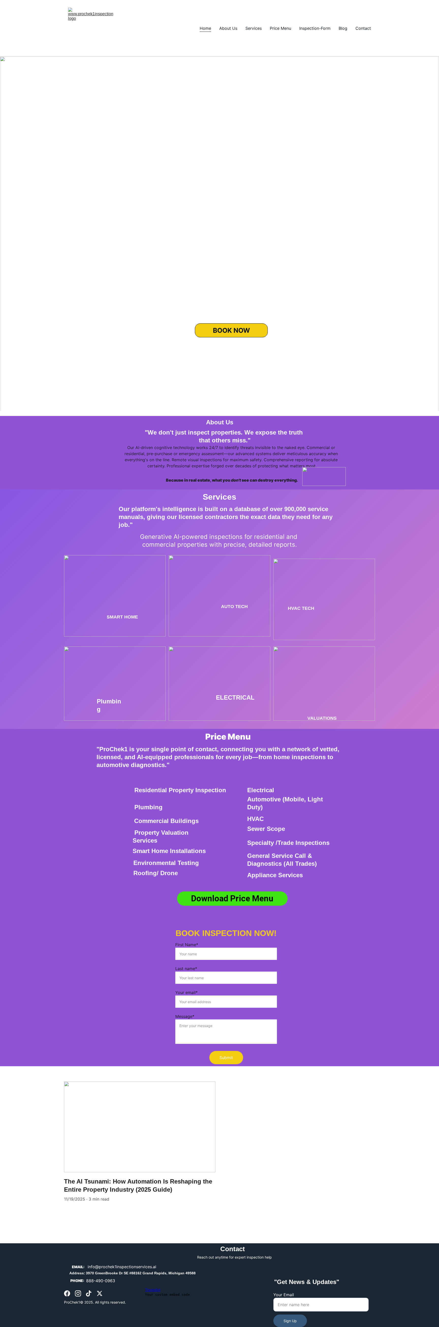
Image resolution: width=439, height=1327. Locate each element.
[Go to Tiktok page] (89, 1293)
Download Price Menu (232, 898)
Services (253, 28)
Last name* (186, 968)
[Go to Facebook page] (67, 1293)
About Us (228, 28)
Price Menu (280, 28)
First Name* (186, 944)
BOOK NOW (231, 330)
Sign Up (290, 1321)
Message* (184, 1016)
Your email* (186, 992)
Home (205, 28)
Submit (226, 1057)
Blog (343, 28)
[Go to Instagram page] (78, 1293)
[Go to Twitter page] (100, 1293)
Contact (363, 28)
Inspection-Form (315, 28)
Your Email (283, 1294)
